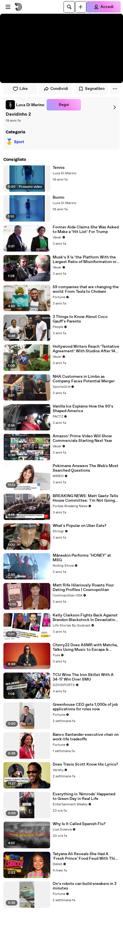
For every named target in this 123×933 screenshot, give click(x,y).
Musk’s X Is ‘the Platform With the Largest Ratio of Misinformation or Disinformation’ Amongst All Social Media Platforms (85, 259)
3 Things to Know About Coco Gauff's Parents (80, 319)
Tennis (59, 167)
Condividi (59, 88)
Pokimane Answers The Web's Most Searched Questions (85, 468)
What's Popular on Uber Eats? (79, 525)
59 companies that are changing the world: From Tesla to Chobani (86, 289)
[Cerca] (69, 7)
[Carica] (80, 7)
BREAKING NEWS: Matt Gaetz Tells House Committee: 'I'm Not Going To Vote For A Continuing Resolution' (85, 498)
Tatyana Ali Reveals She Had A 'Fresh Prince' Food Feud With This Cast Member (85, 856)
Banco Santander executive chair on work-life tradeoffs (86, 737)
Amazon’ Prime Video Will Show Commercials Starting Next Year (82, 438)
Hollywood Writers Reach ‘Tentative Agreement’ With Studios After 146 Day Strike (86, 348)
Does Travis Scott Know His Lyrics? (85, 764)
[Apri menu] (8, 7)
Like (23, 88)
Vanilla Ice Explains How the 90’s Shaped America (83, 408)
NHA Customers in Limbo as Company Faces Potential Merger (84, 379)
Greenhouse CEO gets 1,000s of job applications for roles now (85, 706)
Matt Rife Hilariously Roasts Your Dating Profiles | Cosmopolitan (83, 587)
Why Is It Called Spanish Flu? (79, 824)
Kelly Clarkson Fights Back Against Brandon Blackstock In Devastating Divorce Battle (85, 617)
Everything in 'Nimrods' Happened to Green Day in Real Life (84, 796)
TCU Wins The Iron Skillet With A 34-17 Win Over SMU (83, 677)
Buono (58, 197)
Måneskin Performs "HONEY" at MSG (82, 557)
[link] (25, 104)
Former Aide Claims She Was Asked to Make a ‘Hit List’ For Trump (86, 229)
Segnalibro (95, 88)
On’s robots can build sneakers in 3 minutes (84, 886)
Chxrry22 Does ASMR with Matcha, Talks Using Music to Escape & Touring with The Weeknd (85, 647)
